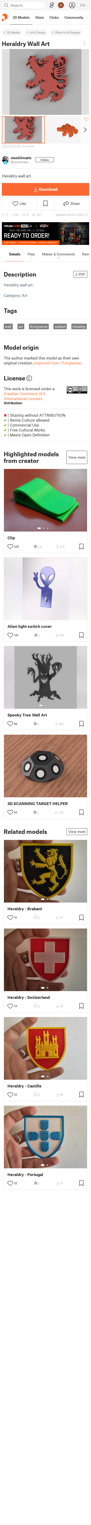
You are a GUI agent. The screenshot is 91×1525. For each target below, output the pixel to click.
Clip (11, 538)
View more (76, 457)
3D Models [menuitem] (21, 17)
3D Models (13, 32)
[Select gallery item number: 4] (51, 528)
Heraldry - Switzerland (28, 997)
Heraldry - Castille (24, 1086)
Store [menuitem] (39, 17)
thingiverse (39, 326)
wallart (60, 326)
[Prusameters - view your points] (61, 5)
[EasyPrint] (51, 5)
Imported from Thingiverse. (58, 362)
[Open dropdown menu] (84, 43)
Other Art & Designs (67, 32)
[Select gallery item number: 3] (48, 528)
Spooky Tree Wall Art (27, 715)
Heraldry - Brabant (24, 909)
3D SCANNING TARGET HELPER (37, 803)
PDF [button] (82, 274)
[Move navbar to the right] (86, 17)
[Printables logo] (4, 17)
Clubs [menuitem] (54, 17)
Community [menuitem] (74, 17)
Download (48, 189)
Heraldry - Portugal (25, 1174)
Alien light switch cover (29, 626)
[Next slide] (84, 129)
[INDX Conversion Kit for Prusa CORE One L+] (45, 233)
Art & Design (38, 32)
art (21, 326)
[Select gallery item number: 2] (44, 528)
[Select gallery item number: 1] (39, 528)
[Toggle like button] (10, 546)
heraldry (79, 326)
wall (8, 326)
